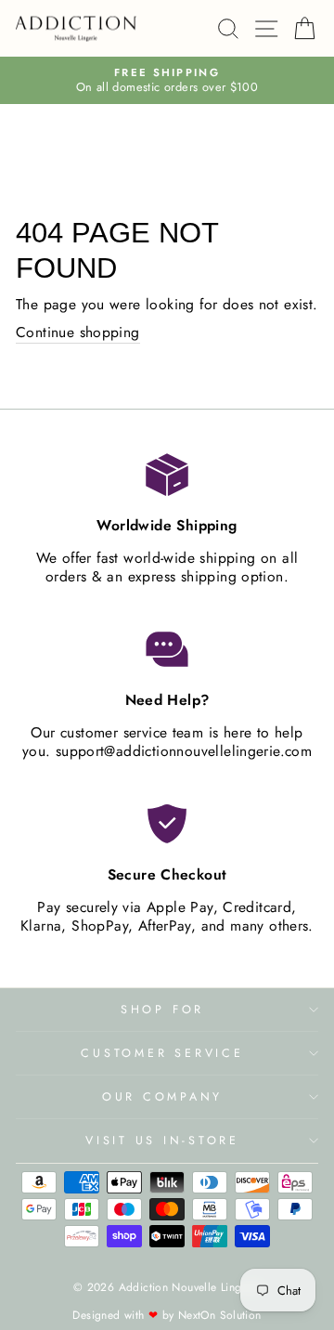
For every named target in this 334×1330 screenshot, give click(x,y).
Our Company (162, 1097)
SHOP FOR (162, 1009)
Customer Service (162, 1053)
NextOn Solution (220, 1315)
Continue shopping (78, 333)
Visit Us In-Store (162, 1140)
